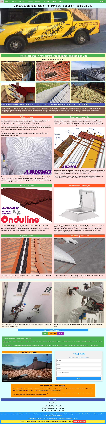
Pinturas (14, 1)
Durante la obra (52, 333)
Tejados (7, 1)
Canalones (30, 1)
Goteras (54, 1)
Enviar (78, 378)
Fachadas (22, 1)
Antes (45, 333)
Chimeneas (46, 1)
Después (60, 333)
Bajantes (37, 1)
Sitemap (102, 1)
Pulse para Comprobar (79, 421)
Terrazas (61, 1)
